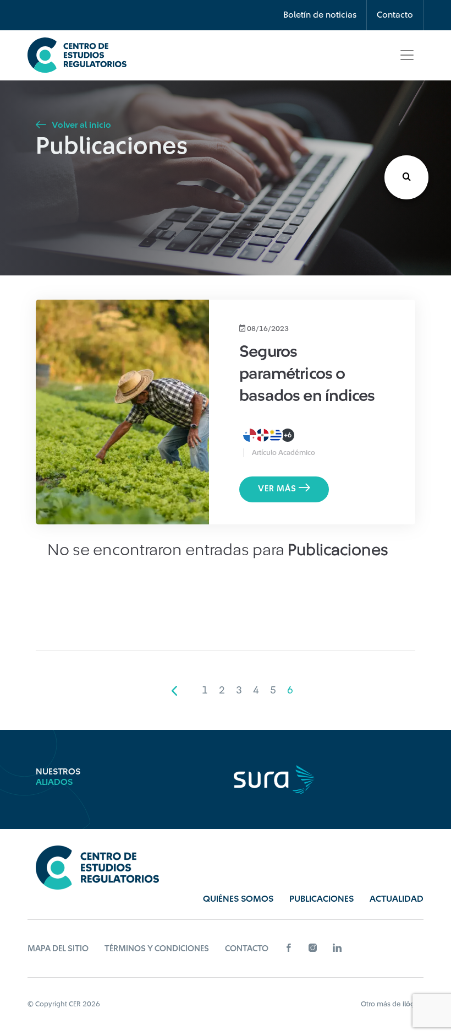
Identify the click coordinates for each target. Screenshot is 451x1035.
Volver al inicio (80, 125)
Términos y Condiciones (157, 949)
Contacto (395, 14)
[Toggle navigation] (407, 55)
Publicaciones (321, 899)
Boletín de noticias (319, 14)
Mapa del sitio (58, 949)
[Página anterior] (174, 690)
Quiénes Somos (238, 899)
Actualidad (397, 899)
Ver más (278, 489)
